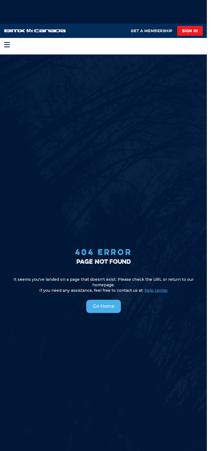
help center (156, 290)
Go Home (103, 306)
